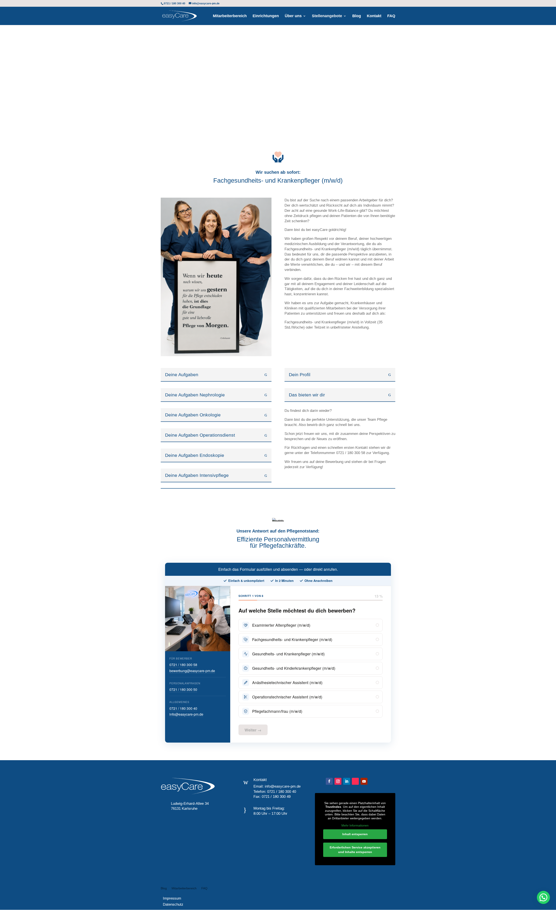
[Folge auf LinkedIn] (346, 781)
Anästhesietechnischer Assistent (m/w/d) (287, 682)
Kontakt (374, 16)
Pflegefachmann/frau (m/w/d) (277, 711)
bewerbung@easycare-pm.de (192, 670)
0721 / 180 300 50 (183, 689)
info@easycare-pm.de (186, 714)
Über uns (293, 16)
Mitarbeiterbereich (230, 16)
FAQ (391, 16)
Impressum (171, 898)
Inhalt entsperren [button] (355, 834)
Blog (356, 16)
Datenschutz (172, 904)
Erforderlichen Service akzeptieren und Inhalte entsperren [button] (355, 850)
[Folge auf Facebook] (329, 781)
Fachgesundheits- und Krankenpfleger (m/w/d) (292, 639)
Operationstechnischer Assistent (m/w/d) (287, 697)
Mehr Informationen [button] (355, 825)
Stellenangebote (327, 16)
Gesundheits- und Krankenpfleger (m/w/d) (288, 653)
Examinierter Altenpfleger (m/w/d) (281, 625)
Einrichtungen (266, 16)
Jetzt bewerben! (59, 100)
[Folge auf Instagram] (337, 781)
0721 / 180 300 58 (183, 664)
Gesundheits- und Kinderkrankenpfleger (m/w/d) (293, 668)
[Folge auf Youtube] (364, 781)
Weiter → (253, 730)
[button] (543, 897)
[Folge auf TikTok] (355, 781)
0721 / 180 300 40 (183, 708)
